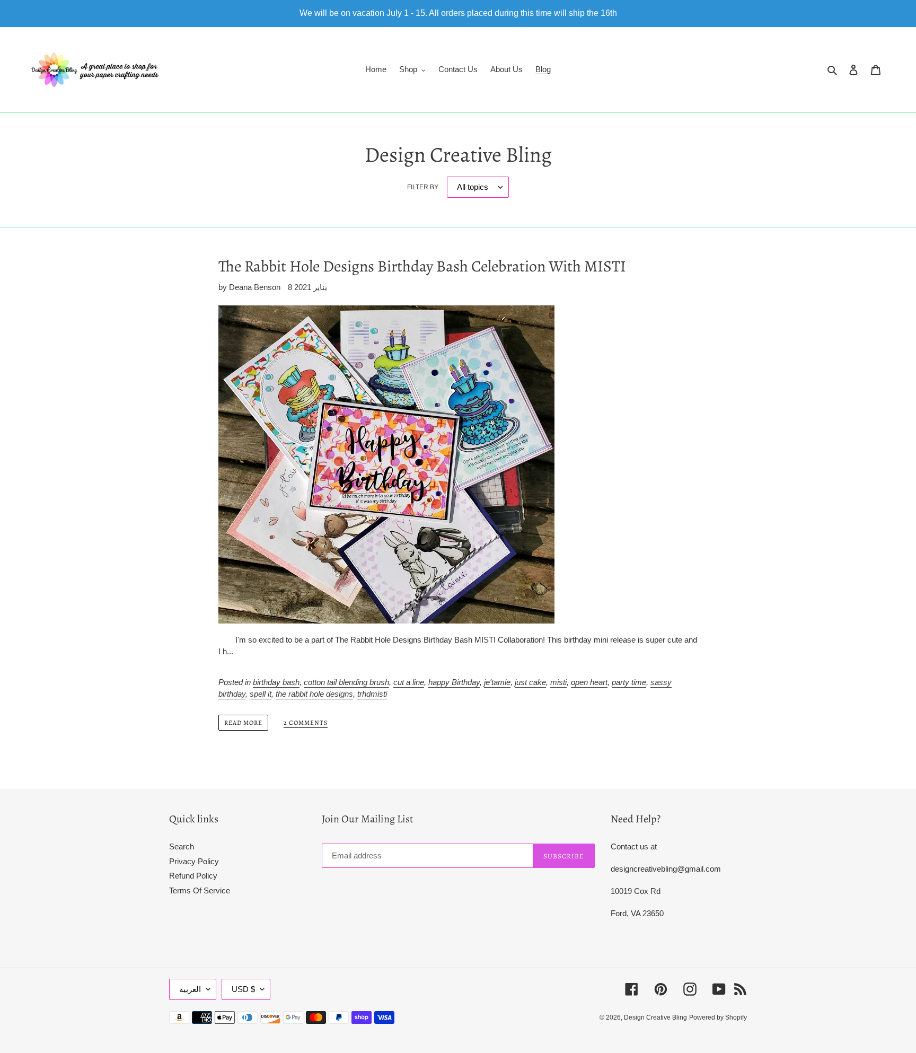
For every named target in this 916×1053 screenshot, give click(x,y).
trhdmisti (372, 693)
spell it (260, 693)
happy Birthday (454, 682)
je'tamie (497, 682)
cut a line (408, 682)
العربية (190, 989)
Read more (243, 722)
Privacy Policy (194, 861)
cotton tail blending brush (346, 682)
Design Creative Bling (655, 1017)
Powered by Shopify (718, 1017)
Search (181, 846)
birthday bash (276, 682)
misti (558, 682)
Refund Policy (193, 875)
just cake (530, 682)
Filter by (422, 187)
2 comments (306, 723)
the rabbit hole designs (314, 693)
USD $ (243, 989)
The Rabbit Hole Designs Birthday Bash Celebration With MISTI (422, 266)
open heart (589, 682)
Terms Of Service (199, 890)
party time (629, 682)
